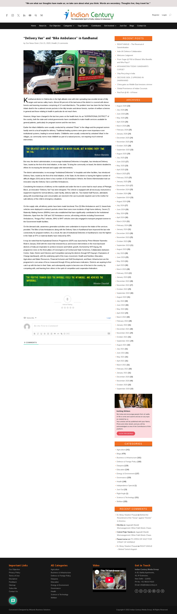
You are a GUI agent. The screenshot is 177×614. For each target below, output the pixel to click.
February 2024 (122, 225)
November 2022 (123, 285)
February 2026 (122, 130)
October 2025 (122, 146)
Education (121, 470)
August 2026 (122, 106)
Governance (121, 477)
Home (33, 26)
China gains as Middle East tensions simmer (134, 84)
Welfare (120, 501)
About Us (42, 26)
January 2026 (122, 134)
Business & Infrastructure (127, 458)
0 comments (63, 43)
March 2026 (121, 126)
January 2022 (122, 325)
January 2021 (122, 373)
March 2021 (121, 365)
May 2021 (121, 357)
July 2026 (120, 110)
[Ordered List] (48, 333)
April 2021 (121, 361)
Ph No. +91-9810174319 (144, 582)
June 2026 (121, 114)
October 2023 (122, 241)
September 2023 (123, 245)
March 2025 (121, 174)
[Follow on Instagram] (12, 15)
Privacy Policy (14, 573)
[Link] (61, 333)
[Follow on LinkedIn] (24, 15)
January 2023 (122, 277)
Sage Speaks (83, 26)
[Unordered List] (51, 333)
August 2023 (122, 249)
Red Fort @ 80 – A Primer (127, 92)
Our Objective (54, 26)
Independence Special (125, 485)
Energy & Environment (125, 474)
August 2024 (122, 201)
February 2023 (122, 273)
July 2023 (120, 253)
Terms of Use (14, 576)
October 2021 (122, 337)
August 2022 (122, 297)
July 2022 (120, 301)
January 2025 (122, 181)
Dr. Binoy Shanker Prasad (127, 515)
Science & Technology (125, 497)
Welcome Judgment (125, 55)
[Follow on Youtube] (30, 15)
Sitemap (12, 585)
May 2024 (121, 213)
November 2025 (123, 142)
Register (155, 15)
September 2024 (123, 197)
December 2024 (123, 185)
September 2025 (123, 150)
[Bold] (34, 333)
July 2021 (120, 349)
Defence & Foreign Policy (127, 462)
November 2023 (123, 237)
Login (164, 15)
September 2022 (123, 293)
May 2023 (121, 261)
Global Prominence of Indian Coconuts (132, 88)
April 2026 (121, 122)
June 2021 (121, 353)
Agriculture (121, 450)
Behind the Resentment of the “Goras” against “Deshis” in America (134, 518)
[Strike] (44, 333)
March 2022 (121, 317)
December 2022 (123, 281)
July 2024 (120, 205)
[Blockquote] (54, 333)
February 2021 (122, 369)
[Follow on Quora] (35, 15)
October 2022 (122, 289)
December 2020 (123, 377)
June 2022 (121, 305)
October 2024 (122, 193)
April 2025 (121, 170)
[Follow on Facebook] (6, 15)
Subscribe (13, 588)
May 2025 (121, 166)
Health (54, 43)
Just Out (123, 26)
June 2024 (121, 209)
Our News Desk (32, 43)
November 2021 (123, 333)
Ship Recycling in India (126, 73)
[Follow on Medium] (41, 15)
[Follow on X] (18, 15)
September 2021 (123, 341)
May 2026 (121, 118)
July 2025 (120, 158)
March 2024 (121, 221)
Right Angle (121, 493)
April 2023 (121, 265)
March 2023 (121, 269)
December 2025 (123, 138)
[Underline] (41, 333)
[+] (68, 333)
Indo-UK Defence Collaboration (129, 51)
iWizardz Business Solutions (39, 610)
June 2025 (121, 162)
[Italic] (38, 333)
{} (65, 333)
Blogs (132, 26)
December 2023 (123, 233)
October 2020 (122, 385)
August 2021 (122, 345)
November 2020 (123, 381)
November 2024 (123, 189)
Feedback (13, 582)
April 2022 (121, 313)
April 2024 (121, 217)
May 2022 (121, 309)
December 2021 (123, 329)
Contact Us (141, 26)
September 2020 (123, 389)
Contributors (96, 26)
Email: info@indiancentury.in (146, 585)
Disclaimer (13, 579)
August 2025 (122, 154)
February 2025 (122, 177)
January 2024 (122, 229)
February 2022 (122, 321)
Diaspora (120, 466)
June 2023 (121, 257)
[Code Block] (58, 333)
